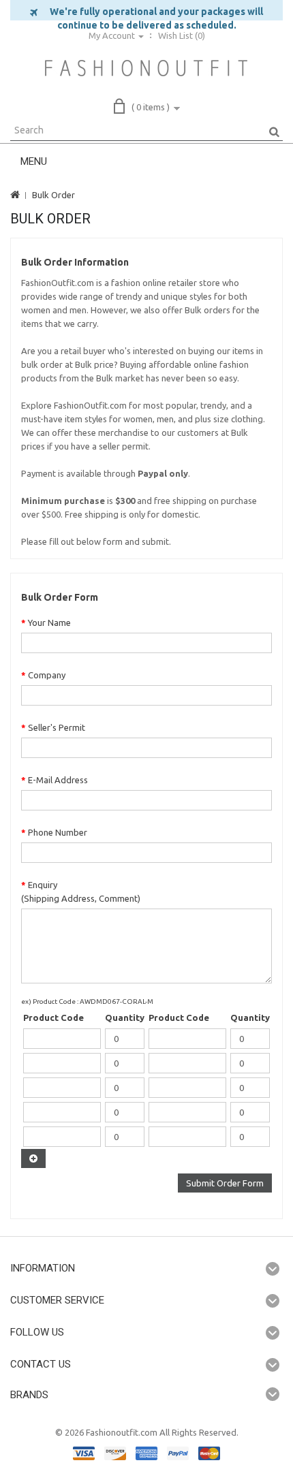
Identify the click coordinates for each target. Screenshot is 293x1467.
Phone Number (57, 832)
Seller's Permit (56, 727)
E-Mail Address (58, 780)
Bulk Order (53, 195)
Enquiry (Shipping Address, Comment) (80, 891)
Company (46, 675)
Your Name (49, 622)
